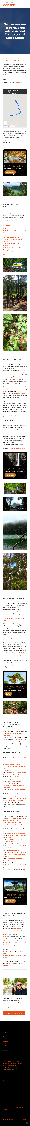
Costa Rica (16, 60)
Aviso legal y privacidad (10, 1117)
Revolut (5, 951)
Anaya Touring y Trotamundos (12, 955)
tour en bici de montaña (15, 800)
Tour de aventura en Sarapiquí (17, 846)
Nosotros (5, 1039)
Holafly (5, 947)
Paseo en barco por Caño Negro (17, 852)
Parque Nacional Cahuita (15, 844)
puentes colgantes (13, 796)
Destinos (5, 1035)
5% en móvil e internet (9, 1065)
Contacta (5, 1045)
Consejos (5, 1032)
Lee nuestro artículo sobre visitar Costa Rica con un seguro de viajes (15, 618)
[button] (26, 4)
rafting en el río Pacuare (18, 739)
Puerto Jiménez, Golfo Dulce (16, 833)
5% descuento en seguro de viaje (12, 1063)
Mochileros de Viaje (15, 379)
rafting (17, 789)
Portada (5, 60)
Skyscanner (6, 934)
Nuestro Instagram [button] (15, 1013)
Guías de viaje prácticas (10, 1069)
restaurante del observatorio (11, 432)
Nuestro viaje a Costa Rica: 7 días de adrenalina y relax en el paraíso (14, 223)
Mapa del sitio (22, 1117)
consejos (17, 928)
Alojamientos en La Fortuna (18, 448)
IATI (11, 640)
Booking (5, 936)
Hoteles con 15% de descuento (12, 1057)
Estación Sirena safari (13, 831)
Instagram (6, 1041)
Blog (4, 1037)
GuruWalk (6, 945)
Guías (10, 60)
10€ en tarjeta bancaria (10, 1067)
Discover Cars (7, 938)
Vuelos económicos (8, 1055)
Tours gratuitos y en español (11, 1061)
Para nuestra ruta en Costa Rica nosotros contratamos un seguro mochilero (14, 655)
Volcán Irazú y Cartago (14, 781)
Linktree (24, 1119)
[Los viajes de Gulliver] (10, 4)
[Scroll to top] (27, 1123)
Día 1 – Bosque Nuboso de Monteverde (14, 228)
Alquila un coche (8, 1059)
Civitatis (5, 943)
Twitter (5, 1043)
